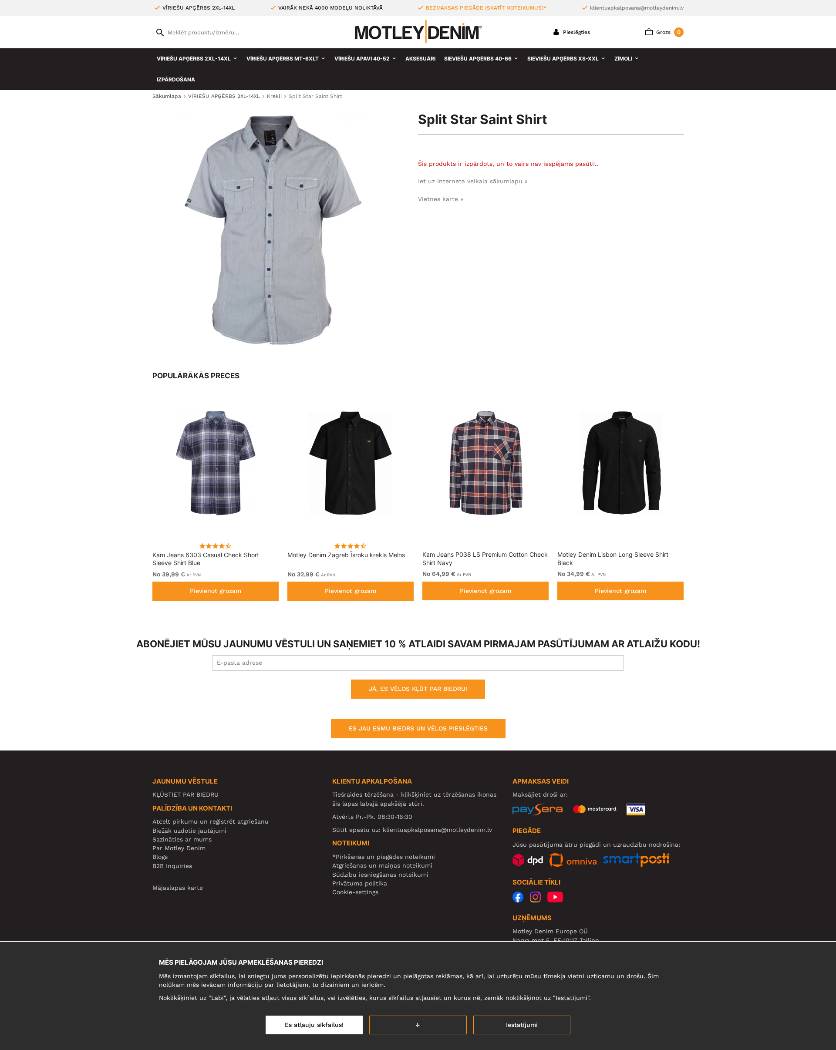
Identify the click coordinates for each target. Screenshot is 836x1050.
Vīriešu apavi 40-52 (362, 58)
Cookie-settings (355, 891)
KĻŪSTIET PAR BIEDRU (185, 794)
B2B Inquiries (172, 865)
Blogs (160, 856)
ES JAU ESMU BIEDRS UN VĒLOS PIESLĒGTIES (418, 728)
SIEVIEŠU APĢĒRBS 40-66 (478, 58)
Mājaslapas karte (177, 887)
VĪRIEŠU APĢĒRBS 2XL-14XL (194, 58)
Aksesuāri (420, 58)
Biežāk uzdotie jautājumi (189, 830)
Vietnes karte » (440, 198)
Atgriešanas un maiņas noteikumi (382, 865)
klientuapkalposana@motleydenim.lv (637, 8)
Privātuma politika (359, 883)
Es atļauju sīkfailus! (314, 1024)
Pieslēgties (575, 32)
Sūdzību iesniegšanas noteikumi (380, 874)
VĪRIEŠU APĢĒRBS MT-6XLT (282, 58)
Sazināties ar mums (182, 839)
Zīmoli (623, 58)
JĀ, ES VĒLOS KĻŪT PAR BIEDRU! (418, 688)
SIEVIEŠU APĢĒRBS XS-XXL (563, 58)
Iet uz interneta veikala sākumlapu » (473, 181)
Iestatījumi (522, 1024)
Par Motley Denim (179, 848)
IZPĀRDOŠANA (176, 79)
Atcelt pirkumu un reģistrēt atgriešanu (210, 821)
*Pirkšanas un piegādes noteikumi (383, 856)
